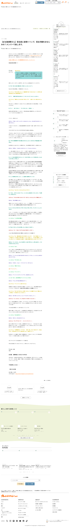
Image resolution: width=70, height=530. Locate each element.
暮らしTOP (22, 3)
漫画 (2, 516)
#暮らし (8, 468)
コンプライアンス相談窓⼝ (57, 510)
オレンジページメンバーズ (22, 503)
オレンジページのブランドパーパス (41, 501)
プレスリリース (55, 507)
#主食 (4, 431)
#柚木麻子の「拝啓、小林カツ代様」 (7, 469)
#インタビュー (21, 468)
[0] (61, 2)
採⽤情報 (54, 505)
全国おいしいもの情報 (44, 28)
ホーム (2, 490)
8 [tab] (30, 435)
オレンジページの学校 (22, 514)
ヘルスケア (3, 507)
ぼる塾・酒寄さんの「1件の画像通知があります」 (11, 28)
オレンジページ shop (22, 508)
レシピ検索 (48, 0)
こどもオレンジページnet (22, 505)
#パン (2, 431)
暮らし (2, 503)
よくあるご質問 (38, 510)
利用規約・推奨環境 (38, 503)
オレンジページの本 (21, 501)
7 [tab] (28, 435)
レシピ (2, 501)
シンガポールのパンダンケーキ (35, 55)
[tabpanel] (9, 422)
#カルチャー (4, 468)
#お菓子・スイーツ (20, 431)
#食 (14, 469)
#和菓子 (35, 431)
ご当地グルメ (36, 28)
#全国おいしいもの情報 (43, 468)
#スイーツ (25, 431)
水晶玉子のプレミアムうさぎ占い (7, 512)
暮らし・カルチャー (8, 490)
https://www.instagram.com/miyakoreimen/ (24, 373)
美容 (2, 505)
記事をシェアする (25, 397)
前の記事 (9, 387)
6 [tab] (26, 435)
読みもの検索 (54, 0)
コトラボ (19, 510)
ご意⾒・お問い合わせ (39, 507)
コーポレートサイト (55, 501)
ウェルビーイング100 (22, 512)
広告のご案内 (54, 512)
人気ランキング (27, 3)
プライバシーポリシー (39, 505)
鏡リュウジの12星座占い (5, 511)
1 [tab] (17, 435)
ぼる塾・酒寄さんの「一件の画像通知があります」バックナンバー (22, 60)
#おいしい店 (37, 468)
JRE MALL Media (21, 517)
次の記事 (42, 387)
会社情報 (54, 503)
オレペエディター (4, 514)
